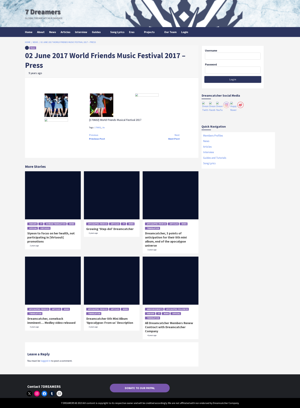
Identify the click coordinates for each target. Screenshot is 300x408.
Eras (131, 32)
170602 (97, 127)
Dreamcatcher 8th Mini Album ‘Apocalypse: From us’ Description (109, 321)
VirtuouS (45, 228)
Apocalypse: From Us (97, 224)
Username (211, 50)
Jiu (103, 127)
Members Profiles (213, 135)
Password (211, 64)
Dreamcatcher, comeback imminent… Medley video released (51, 321)
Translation (153, 228)
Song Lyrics (117, 32)
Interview (81, 32)
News (52, 32)
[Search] (273, 32)
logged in (46, 360)
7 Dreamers (42, 11)
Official (33, 228)
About (41, 32)
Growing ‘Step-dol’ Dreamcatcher (110, 229)
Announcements (155, 309)
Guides (96, 32)
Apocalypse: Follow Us (177, 309)
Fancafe (33, 224)
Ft (41, 224)
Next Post (174, 136)
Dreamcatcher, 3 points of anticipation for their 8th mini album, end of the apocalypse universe (166, 239)
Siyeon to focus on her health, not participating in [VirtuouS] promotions (51, 237)
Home (28, 32)
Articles (65, 32)
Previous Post (97, 136)
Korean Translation (56, 224)
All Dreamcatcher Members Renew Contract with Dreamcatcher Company (169, 327)
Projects (149, 32)
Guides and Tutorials (214, 158)
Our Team (170, 32)
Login (184, 32)
